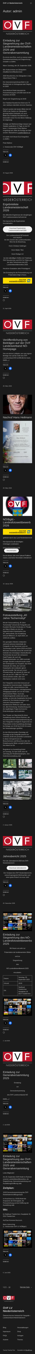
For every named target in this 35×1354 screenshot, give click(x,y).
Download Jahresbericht (17, 868)
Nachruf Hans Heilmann (17, 417)
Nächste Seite (26, 1287)
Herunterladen (11, 550)
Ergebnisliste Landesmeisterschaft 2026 (15, 207)
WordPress (28, 1350)
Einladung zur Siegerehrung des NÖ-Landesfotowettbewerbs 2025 (17, 939)
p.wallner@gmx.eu (24, 133)
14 (9, 1287)
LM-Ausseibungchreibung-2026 (11, 547)
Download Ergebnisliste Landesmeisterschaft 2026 (18, 229)
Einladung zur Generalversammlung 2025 (16, 1075)
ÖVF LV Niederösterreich (12, 3)
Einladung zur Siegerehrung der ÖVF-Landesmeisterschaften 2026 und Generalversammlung (17, 46)
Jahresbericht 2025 (14, 856)
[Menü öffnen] (31, 3)
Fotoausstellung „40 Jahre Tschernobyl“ (15, 617)
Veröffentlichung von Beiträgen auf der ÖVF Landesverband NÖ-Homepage (16, 344)
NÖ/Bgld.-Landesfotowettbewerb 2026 (17, 522)
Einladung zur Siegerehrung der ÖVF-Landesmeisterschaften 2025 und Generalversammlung (17, 1162)
